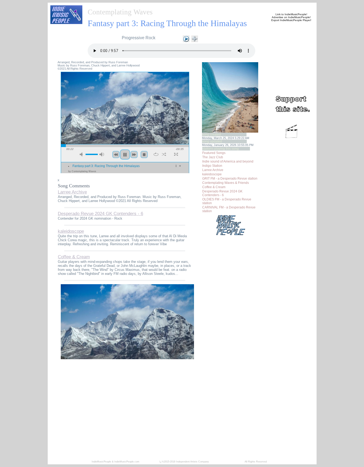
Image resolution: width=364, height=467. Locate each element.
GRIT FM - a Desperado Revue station (229, 178)
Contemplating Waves (120, 12)
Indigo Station (212, 166)
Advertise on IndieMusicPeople (291, 17)
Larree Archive (212, 170)
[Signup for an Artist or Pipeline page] (122, 5)
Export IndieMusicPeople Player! (291, 20)
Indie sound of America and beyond (227, 161)
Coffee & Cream (213, 187)
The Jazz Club (212, 157)
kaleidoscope (212, 174)
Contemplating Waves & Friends (225, 183)
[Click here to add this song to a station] (194, 38)
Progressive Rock (138, 37)
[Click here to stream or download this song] (186, 38)
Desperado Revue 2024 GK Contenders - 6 (222, 193)
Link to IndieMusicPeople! (291, 14)
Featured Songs (213, 153)
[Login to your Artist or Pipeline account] (148, 5)
